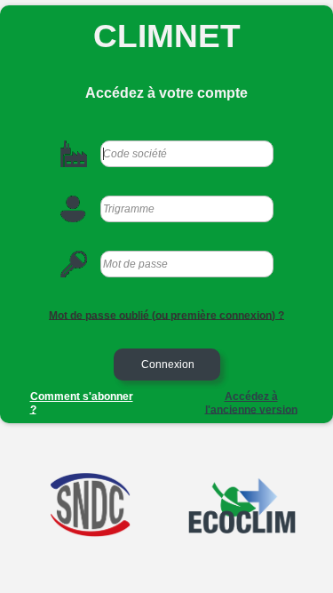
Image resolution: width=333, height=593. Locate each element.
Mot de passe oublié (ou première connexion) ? (166, 315)
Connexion (166, 364)
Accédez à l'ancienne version (251, 403)
